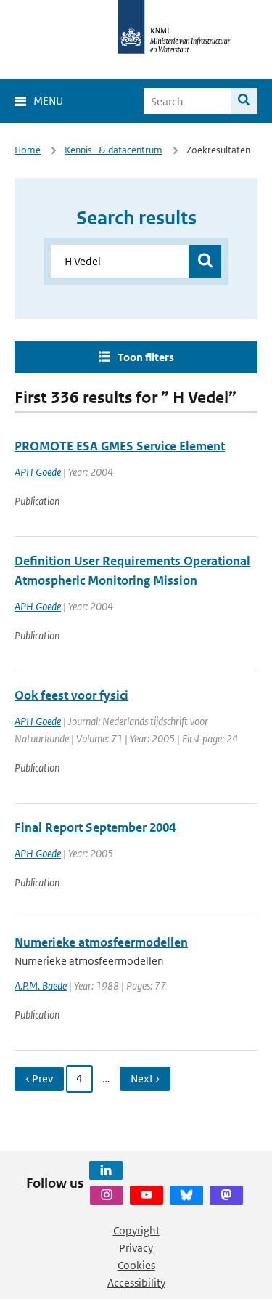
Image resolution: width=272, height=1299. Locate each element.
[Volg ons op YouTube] (146, 1195)
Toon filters (146, 357)
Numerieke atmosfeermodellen (101, 942)
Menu (48, 101)
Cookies (136, 1265)
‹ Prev (39, 1078)
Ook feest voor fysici (71, 695)
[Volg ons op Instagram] (106, 1195)
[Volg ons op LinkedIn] (105, 1170)
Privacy (136, 1248)
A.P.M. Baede (41, 985)
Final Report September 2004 (95, 827)
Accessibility (136, 1283)
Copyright (136, 1230)
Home (28, 150)
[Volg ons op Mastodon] (226, 1195)
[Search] (244, 101)
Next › (145, 1078)
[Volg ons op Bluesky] (186, 1195)
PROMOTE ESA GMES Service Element (120, 446)
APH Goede (38, 472)
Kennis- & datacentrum (113, 150)
